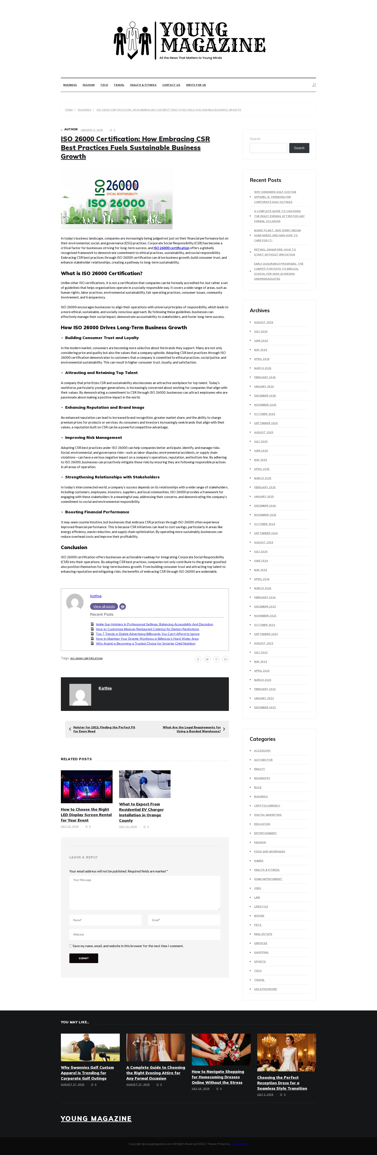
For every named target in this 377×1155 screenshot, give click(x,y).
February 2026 (265, 377)
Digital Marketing (268, 814)
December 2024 (265, 505)
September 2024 (266, 533)
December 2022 (265, 707)
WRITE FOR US (196, 84)
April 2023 (262, 670)
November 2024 (265, 514)
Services (260, 943)
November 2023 (265, 615)
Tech (104, 84)
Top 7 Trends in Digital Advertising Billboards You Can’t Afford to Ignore (148, 634)
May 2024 (260, 569)
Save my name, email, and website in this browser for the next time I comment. (128, 946)
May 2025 (260, 459)
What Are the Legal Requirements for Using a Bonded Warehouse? (192, 729)
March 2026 (262, 368)
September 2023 (266, 634)
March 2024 (262, 588)
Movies (259, 915)
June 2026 (261, 340)
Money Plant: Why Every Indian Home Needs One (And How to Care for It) (277, 235)
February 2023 (265, 689)
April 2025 (262, 469)
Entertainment (265, 833)
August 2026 (263, 322)
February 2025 (265, 487)
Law (257, 897)
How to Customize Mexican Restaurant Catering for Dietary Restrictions (147, 629)
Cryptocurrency (267, 805)
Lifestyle (261, 906)
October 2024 (264, 524)
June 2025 (261, 450)
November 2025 (265, 404)
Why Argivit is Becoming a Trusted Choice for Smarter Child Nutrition (145, 643)
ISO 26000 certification (86, 658)
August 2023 (263, 643)
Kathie (96, 595)
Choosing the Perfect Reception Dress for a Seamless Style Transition (282, 1083)
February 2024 (265, 597)
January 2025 (264, 496)
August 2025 (263, 432)
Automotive (263, 759)
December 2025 (265, 395)
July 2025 (260, 441)
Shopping (261, 952)
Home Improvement (268, 879)
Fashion (89, 84)
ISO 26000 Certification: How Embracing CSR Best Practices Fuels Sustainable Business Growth (135, 147)
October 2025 (264, 413)
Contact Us (171, 84)
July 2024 (260, 551)
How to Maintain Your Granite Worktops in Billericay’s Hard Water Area (147, 639)
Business (70, 84)
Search (255, 139)
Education (262, 824)
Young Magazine (96, 1118)
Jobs (257, 888)
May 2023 (260, 661)
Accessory (262, 750)
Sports (260, 961)
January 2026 (264, 386)
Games (259, 860)
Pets (258, 924)
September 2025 (266, 423)
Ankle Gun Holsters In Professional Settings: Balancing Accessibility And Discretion (154, 624)
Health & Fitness (143, 84)
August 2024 (263, 542)
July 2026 (260, 331)
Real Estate (263, 934)
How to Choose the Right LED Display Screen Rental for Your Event (86, 814)
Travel (119, 84)
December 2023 (265, 606)
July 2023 (260, 652)
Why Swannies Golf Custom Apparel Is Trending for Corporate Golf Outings (275, 196)
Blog (258, 787)
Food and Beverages (269, 851)
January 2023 (264, 698)
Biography (262, 778)
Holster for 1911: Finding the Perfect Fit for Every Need (104, 729)
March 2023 (262, 679)
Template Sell (239, 1144)
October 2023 (264, 624)
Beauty (259, 769)
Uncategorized (265, 989)
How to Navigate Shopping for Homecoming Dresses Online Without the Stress (218, 1077)
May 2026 (260, 349)
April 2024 (262, 579)
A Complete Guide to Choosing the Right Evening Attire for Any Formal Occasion (279, 216)
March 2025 (262, 478)
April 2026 (262, 358)
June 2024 (261, 560)
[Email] (122, 606)
